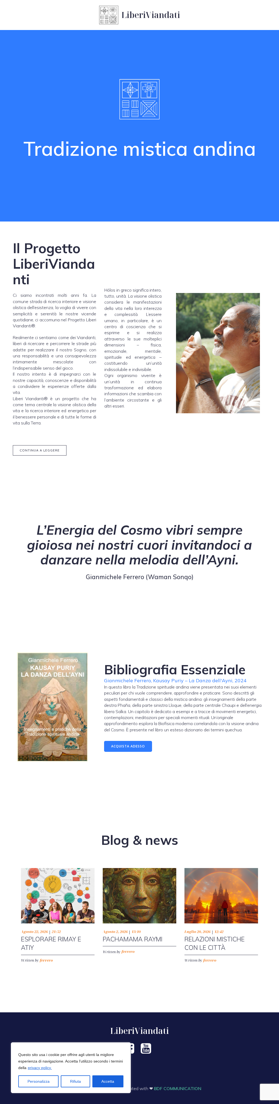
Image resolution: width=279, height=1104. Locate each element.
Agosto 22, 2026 (34, 931)
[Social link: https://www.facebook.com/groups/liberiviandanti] (131, 1048)
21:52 (56, 931)
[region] (71, 1067)
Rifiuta (75, 1081)
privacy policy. (40, 1068)
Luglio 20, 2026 (197, 931)
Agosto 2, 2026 (115, 931)
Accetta (107, 1081)
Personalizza (39, 1081)
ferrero (46, 960)
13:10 (136, 931)
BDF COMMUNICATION (177, 1088)
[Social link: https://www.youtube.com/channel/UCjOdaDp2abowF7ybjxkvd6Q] (148, 1048)
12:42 (218, 931)
